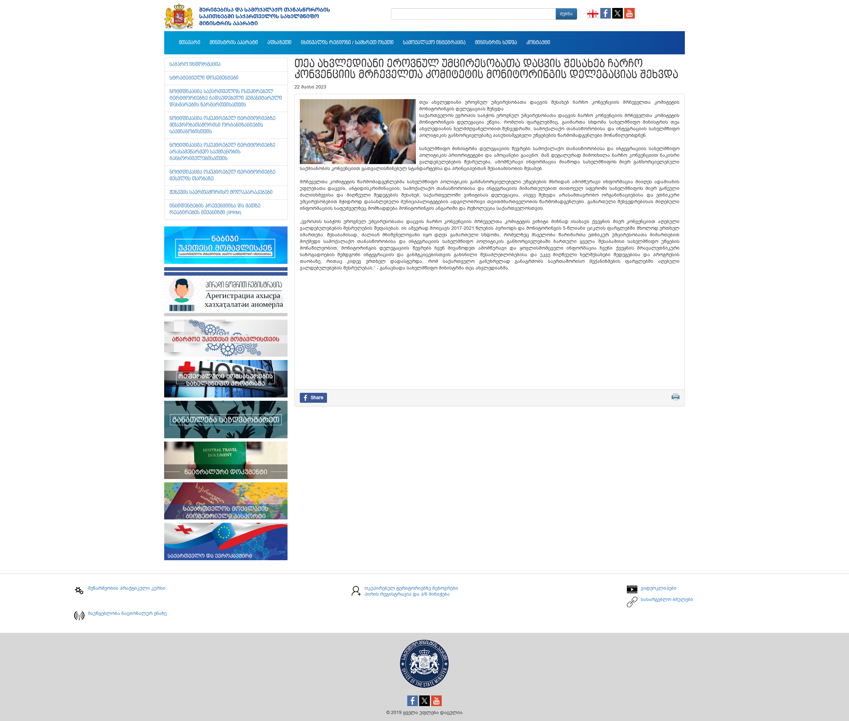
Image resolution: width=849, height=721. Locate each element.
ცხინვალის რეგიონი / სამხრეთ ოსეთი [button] (347, 42)
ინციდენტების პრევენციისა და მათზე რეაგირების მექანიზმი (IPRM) (214, 209)
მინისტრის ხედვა (496, 42)
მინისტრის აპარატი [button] (234, 42)
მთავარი (189, 42)
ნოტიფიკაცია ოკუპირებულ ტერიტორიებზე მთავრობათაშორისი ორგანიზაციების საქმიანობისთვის (222, 125)
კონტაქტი (538, 42)
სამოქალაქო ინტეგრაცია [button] (434, 42)
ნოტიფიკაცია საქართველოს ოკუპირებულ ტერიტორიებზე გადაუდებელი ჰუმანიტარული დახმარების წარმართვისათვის (225, 98)
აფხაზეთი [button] (279, 42)
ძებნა (566, 14)
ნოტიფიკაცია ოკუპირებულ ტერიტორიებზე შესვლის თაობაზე (222, 176)
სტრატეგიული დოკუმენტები (203, 78)
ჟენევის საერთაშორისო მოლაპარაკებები (221, 192)
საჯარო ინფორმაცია (195, 64)
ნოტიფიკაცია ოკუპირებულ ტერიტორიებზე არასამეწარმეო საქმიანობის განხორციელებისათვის (222, 152)
